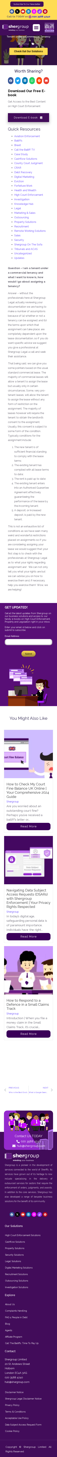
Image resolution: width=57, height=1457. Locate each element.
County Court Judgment (28, 163)
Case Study (21, 154)
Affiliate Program (13, 1337)
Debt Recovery (23, 172)
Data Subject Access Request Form (23, 1424)
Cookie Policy (12, 1431)
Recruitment (21, 226)
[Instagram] (34, 11)
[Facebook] (12, 11)
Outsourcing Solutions (16, 1280)
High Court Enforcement (28, 194)
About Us (10, 1304)
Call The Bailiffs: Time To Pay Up (22, 1343)
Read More (28, 826)
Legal (37, 44)
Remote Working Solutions (30, 230)
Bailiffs (18, 140)
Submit (28, 654)
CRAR (17, 167)
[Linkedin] (28, 11)
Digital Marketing (24, 176)
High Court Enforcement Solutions (23, 1235)
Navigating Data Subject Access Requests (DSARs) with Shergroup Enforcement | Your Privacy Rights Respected (28, 898)
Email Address (12, 636)
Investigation (21, 199)
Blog (7, 1324)
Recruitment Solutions (16, 1274)
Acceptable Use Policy (17, 1418)
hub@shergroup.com (17, 1382)
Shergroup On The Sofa (28, 244)
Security (19, 239)
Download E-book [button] (26, 117)
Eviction (19, 181)
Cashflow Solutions (25, 158)
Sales (17, 235)
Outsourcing (21, 217)
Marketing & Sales (24, 212)
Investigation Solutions (16, 1287)
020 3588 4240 (41, 16)
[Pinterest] (45, 11)
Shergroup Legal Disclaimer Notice (23, 1398)
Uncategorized (23, 253)
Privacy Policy (12, 1405)
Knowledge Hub (23, 203)
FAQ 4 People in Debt (16, 1317)
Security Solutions (14, 1255)
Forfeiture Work (23, 185)
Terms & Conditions (15, 1411)
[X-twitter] (17, 11)
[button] (36, 27)
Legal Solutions (13, 1261)
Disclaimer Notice (14, 1392)
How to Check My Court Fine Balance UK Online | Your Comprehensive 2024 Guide (27, 790)
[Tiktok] (39, 11)
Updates (19, 258)
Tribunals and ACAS (26, 249)
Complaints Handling (16, 1311)
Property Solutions (25, 221)
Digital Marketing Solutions (19, 1267)
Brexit (17, 145)
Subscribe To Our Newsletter (26, 4)
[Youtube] (23, 11)
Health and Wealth (25, 190)
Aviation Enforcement (27, 136)
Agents (8, 1330)
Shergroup (12, 801)
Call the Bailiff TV (24, 149)
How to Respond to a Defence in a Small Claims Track (27, 1004)
